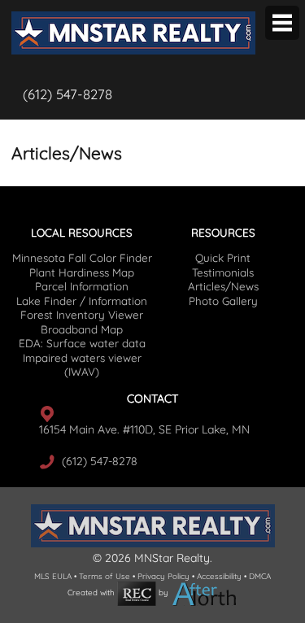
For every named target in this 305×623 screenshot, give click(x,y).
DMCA (260, 576)
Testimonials (223, 272)
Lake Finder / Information (81, 300)
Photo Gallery (223, 300)
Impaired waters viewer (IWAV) (82, 364)
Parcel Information (82, 286)
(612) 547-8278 (67, 93)
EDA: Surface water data (82, 343)
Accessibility (219, 576)
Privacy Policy (163, 576)
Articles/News (223, 286)
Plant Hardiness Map (81, 272)
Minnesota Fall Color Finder (82, 257)
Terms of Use (104, 576)
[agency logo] (133, 13)
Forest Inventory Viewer (81, 314)
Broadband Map (82, 329)
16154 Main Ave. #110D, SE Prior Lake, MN (144, 429)
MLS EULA (53, 576)
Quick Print (223, 257)
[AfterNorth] (204, 593)
